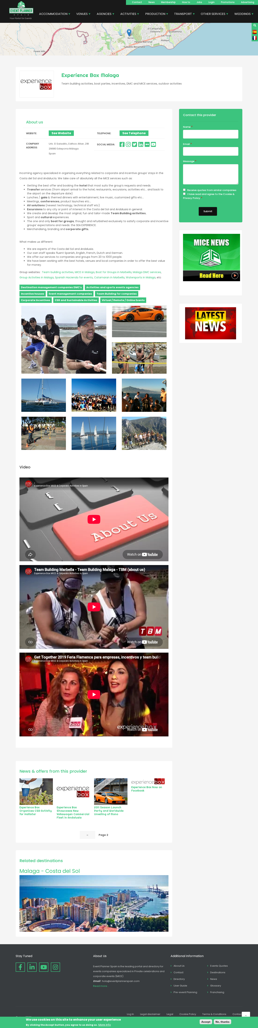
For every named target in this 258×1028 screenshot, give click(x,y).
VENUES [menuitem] (80, 14)
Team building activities (57, 272)
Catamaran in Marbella (109, 277)
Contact (137, 2)
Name (187, 127)
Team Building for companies (117, 294)
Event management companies (70, 294)
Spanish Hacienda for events (74, 277)
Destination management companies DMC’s (51, 287)
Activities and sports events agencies (112, 287)
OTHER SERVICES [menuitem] (211, 14)
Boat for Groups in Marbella (113, 272)
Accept (205, 1021)
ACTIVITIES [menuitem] (126, 14)
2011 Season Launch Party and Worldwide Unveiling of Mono (109, 811)
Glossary (215, 985)
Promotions (228, 2)
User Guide (180, 985)
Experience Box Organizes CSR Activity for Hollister (35, 811)
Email (186, 144)
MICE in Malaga (84, 272)
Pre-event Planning (185, 992)
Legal (170, 1014)
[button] (129, 33)
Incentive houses (32, 294)
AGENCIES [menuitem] (102, 14)
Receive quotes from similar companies (211, 190)
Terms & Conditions (214, 1014)
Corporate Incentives (35, 300)
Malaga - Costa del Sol (49, 871)
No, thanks (222, 1021)
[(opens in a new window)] (122, 144)
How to (186, 2)
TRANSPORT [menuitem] (181, 14)
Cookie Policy (187, 1014)
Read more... (101, 986)
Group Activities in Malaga (36, 277)
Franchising (217, 992)
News (151, 2)
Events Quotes (219, 966)
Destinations (217, 972)
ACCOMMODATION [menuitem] (51, 14)
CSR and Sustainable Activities (76, 300)
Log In (130, 1014)
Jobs (199, 2)
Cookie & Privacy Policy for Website (202, 202)
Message (188, 161)
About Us (179, 966)
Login (212, 2)
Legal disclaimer (150, 1014)
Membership (168, 2)
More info (104, 1024)
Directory (179, 979)
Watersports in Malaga (140, 277)
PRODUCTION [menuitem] (153, 14)
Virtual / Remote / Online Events (123, 300)
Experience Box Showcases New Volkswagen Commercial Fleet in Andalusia (73, 812)
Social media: (106, 144)
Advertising (247, 2)
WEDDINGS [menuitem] (241, 14)
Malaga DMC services (147, 272)
